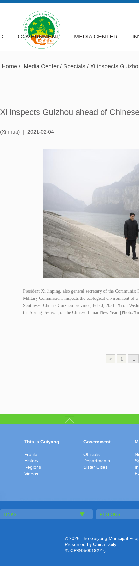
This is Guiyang (41, 441)
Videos (31, 473)
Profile (30, 454)
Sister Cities (95, 467)
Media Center (96, 36)
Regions (32, 467)
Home (9, 66)
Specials (74, 66)
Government (38, 36)
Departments (96, 460)
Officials (91, 454)
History (31, 460)
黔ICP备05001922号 (85, 550)
